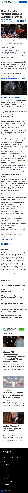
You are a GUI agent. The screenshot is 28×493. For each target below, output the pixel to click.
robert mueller (9, 239)
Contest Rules (6, 478)
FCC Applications (6, 484)
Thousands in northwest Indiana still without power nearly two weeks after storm (14, 310)
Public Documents (6, 473)
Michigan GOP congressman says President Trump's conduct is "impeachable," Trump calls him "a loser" (14, 357)
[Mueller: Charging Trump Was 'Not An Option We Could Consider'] (13, 418)
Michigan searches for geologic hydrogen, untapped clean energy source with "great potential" (11, 297)
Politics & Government (7, 350)
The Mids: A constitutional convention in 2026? (13, 285)
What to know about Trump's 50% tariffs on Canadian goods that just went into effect (11, 316)
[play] (2, 491)
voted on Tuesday (12, 50)
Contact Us (5, 467)
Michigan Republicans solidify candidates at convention (12, 304)
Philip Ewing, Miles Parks (7, 433)
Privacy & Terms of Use (8, 481)
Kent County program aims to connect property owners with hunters (12, 290)
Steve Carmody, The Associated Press (10, 364)
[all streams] (26, 491)
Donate (24, 2)
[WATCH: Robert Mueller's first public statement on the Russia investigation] (13, 382)
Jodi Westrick (5, 400)
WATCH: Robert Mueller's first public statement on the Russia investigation (13, 395)
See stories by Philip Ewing (8, 273)
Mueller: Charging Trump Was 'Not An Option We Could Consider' (13, 428)
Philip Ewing (8, 19)
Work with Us (5, 470)
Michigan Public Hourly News (9, 475)
